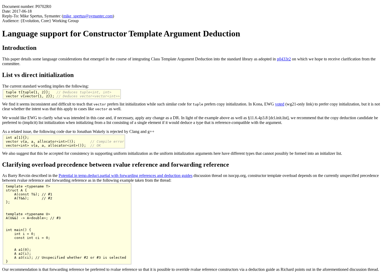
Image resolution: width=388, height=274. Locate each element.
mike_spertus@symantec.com (88, 16)
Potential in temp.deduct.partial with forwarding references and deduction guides (125, 175)
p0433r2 (284, 59)
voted (279, 104)
